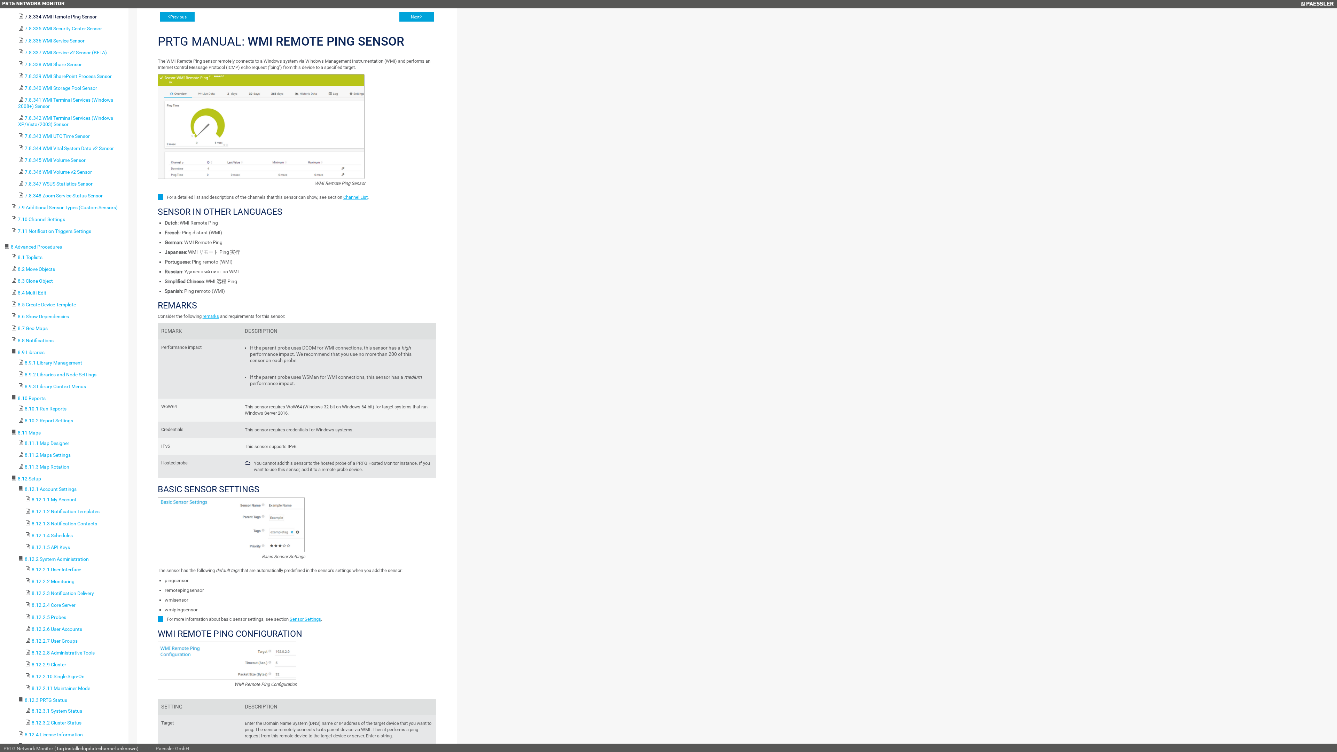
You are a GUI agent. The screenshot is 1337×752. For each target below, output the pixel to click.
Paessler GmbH (172, 748)
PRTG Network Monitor (28, 748)
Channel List (355, 197)
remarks (211, 316)
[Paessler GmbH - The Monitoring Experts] (1317, 4)
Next (415, 17)
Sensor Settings (305, 619)
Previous (178, 17)
